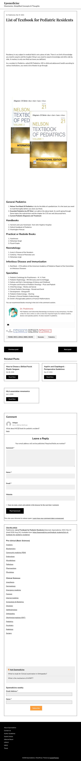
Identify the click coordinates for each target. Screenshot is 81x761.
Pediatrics (51, 337)
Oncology (9, 606)
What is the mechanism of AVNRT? (20, 678)
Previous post (13, 349)
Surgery (9, 633)
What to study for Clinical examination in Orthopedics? (27, 674)
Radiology (9, 629)
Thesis (6, 748)
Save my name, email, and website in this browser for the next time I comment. (33, 505)
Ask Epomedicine (17, 670)
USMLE (6, 742)
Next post (67, 349)
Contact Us (7, 731)
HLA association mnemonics (18, 391)
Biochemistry (11, 549)
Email (8, 483)
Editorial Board (8, 739)
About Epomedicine (10, 728)
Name (9, 472)
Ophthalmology (11, 610)
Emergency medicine (13, 590)
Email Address (12, 691)
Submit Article (8, 736)
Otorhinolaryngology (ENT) (15, 618)
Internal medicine (12, 598)
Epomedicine (11, 3)
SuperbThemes (54, 758)
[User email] (8, 325)
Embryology (10, 556)
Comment (10, 448)
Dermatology (11, 586)
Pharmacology (11, 568)
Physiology (10, 572)
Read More (12, 377)
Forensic (9, 594)
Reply (8, 431)
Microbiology (10, 560)
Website (9, 494)
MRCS (6, 745)
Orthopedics (10, 614)
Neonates (41, 337)
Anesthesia (10, 582)
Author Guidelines (9, 733)
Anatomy (9, 545)
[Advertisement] (40, 38)
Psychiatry (9, 625)
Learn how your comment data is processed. (48, 518)
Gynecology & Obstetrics (15, 602)
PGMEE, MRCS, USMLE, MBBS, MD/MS (20, 337)
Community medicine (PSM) (16, 553)
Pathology (9, 564)
